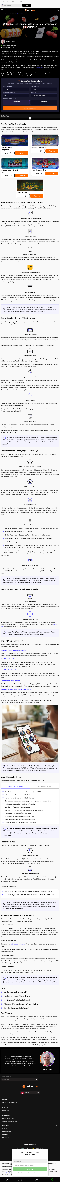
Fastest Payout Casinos (8, 1118)
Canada (12, 13)
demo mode (39, 67)
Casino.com (4, 13)
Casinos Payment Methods (9, 1121)
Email (14, 1157)
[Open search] (58, 10)
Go (27, 5)
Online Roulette (6, 1131)
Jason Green (13, 45)
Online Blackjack (6, 1134)
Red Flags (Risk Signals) (44, 786)
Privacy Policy (6, 1110)
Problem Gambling (7, 1108)
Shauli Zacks (11, 41)
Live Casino (5, 1137)
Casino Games (6, 1125)
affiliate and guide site (18, 944)
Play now (22, 153)
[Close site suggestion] (58, 2)
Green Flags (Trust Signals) (15, 786)
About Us (5, 1099)
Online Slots (5, 1128)
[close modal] (47, 1150)
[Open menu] (2, 10)
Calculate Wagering (30, 108)
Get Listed (5, 1105)
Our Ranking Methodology (9, 1102)
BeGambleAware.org (10, 1173)
